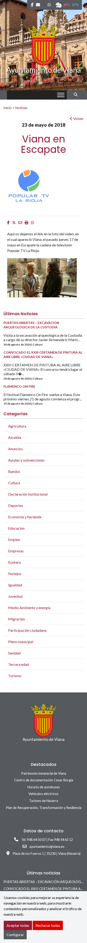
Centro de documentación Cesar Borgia (43, 780)
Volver (78, 118)
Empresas (16, 551)
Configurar (15, 934)
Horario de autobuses (43, 787)
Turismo (14, 675)
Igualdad (15, 585)
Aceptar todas (17, 925)
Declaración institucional (28, 494)
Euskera (14, 562)
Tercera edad (18, 664)
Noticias (21, 108)
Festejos (14, 573)
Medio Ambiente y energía (29, 607)
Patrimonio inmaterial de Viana (43, 773)
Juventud (15, 596)
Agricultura (17, 426)
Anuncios (15, 448)
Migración (16, 619)
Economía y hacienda (24, 517)
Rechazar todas (47, 925)
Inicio (7, 108)
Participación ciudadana (27, 630)
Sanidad (14, 653)
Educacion (16, 528)
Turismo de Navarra (43, 801)
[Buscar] (77, 94)
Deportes (15, 505)
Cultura (14, 483)
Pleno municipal (20, 641)
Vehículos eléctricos (43, 794)
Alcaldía (14, 437)
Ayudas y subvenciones (26, 460)
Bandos (14, 471)
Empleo (14, 539)
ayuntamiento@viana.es (46, 847)
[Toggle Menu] (60, 95)
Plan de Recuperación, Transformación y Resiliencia (43, 808)
